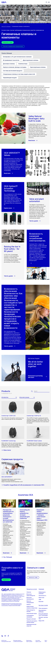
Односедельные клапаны (38, 67)
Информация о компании (42, 592)
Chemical (29, 592)
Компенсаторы (22, 63)
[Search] (46, 2)
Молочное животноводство (31, 594)
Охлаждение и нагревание (30, 616)
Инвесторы (41, 597)
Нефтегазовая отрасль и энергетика (32, 607)
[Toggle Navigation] (49, 2)
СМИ (40, 599)
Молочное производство (30, 598)
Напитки (29, 604)
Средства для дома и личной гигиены (32, 621)
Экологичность (42, 595)
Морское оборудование (30, 601)
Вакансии (41, 601)
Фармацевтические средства (31, 625)
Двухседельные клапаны (30, 60)
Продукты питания (31, 619)
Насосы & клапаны (6, 26)
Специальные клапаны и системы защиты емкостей (19, 74)
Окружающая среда (32, 613)
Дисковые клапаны (9, 63)
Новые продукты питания (31, 610)
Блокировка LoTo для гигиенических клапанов (17, 56)
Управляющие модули (10, 77)
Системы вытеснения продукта (12, 70)
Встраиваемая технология (11, 60)
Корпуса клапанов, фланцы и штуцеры (14, 67)
